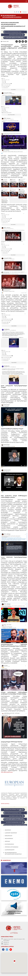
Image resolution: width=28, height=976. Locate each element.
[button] (14, 961)
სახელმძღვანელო (9, 849)
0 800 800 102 (6, 942)
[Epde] (14, 894)
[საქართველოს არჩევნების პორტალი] (14, 868)
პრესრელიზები (9, 838)
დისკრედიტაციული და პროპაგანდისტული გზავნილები (13, 853)
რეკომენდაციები (9, 844)
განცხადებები (8, 835)
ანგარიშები (8, 830)
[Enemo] (14, 881)
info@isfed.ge (6, 944)
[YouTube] (20, 12)
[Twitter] (18, 12)
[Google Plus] (26, 41)
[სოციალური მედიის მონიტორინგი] (14, 908)
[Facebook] (16, 12)
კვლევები (7, 841)
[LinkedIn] (23, 41)
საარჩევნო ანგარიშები (11, 832)
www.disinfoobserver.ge (7, 772)
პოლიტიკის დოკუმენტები (11, 847)
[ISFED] (14, 927)
